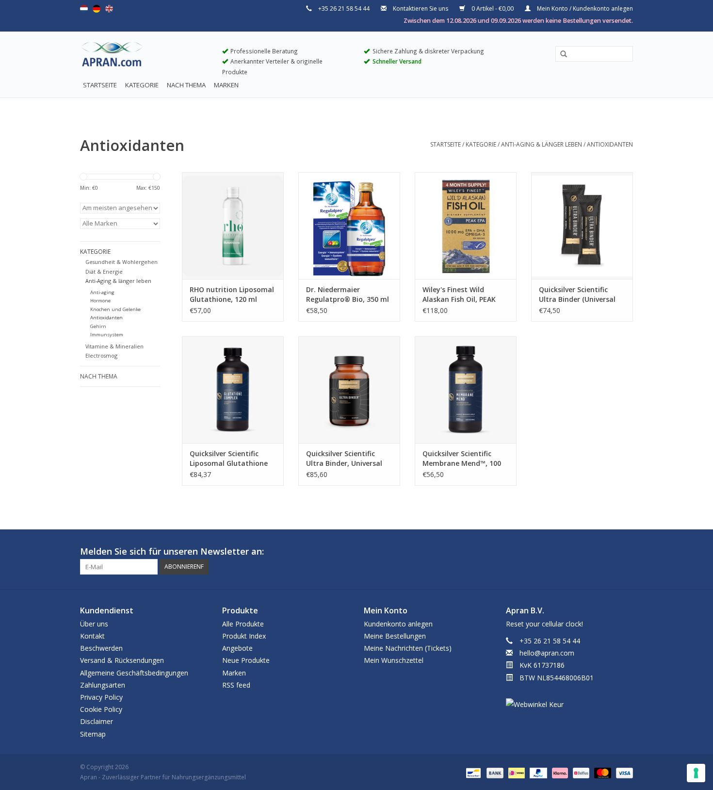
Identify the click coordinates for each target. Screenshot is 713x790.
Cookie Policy (101, 709)
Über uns (94, 623)
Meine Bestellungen (395, 636)
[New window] (608, 552)
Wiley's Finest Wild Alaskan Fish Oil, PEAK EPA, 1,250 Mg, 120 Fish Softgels (460, 294)
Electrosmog (101, 355)
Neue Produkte (246, 660)
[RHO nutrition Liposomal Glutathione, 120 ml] (233, 225)
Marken (226, 85)
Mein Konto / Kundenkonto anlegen (584, 8)
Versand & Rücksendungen (122, 660)
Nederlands (84, 9)
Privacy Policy (101, 697)
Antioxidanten (610, 144)
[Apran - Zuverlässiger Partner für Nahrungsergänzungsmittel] (144, 56)
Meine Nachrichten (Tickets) (408, 648)
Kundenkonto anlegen (398, 623)
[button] (560, 54)
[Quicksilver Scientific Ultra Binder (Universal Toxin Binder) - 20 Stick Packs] (582, 225)
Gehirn (98, 326)
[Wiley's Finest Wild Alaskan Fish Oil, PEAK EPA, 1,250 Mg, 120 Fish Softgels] (466, 225)
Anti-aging (102, 292)
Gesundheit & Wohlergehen (121, 261)
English (109, 9)
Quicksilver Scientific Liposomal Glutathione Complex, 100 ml (229, 458)
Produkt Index (244, 636)
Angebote (237, 648)
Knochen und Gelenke (115, 309)
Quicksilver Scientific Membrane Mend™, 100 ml (461, 458)
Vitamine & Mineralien (114, 346)
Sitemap (93, 734)
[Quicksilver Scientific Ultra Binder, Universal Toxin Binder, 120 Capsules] (349, 389)
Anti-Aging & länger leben (541, 144)
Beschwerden (101, 648)
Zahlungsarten (102, 685)
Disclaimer (96, 721)
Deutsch (96, 9)
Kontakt (92, 636)
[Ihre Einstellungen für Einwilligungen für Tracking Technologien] (696, 773)
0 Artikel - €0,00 (492, 8)
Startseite (100, 85)
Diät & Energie (104, 271)
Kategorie (142, 85)
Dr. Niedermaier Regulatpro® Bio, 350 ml (347, 294)
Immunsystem (106, 334)
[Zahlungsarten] (472, 772)
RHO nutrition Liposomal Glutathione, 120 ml (232, 294)
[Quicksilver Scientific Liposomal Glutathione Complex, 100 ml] (233, 389)
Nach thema (186, 85)
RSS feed (236, 685)
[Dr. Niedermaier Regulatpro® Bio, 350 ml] (349, 225)
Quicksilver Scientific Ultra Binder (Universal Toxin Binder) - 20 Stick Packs (578, 294)
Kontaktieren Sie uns (420, 8)
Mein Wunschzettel (393, 660)
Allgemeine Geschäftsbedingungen (134, 672)
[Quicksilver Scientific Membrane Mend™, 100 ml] (466, 389)
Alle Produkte (243, 623)
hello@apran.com (546, 653)
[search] (594, 53)
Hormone (100, 300)
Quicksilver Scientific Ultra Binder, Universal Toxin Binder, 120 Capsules (344, 458)
